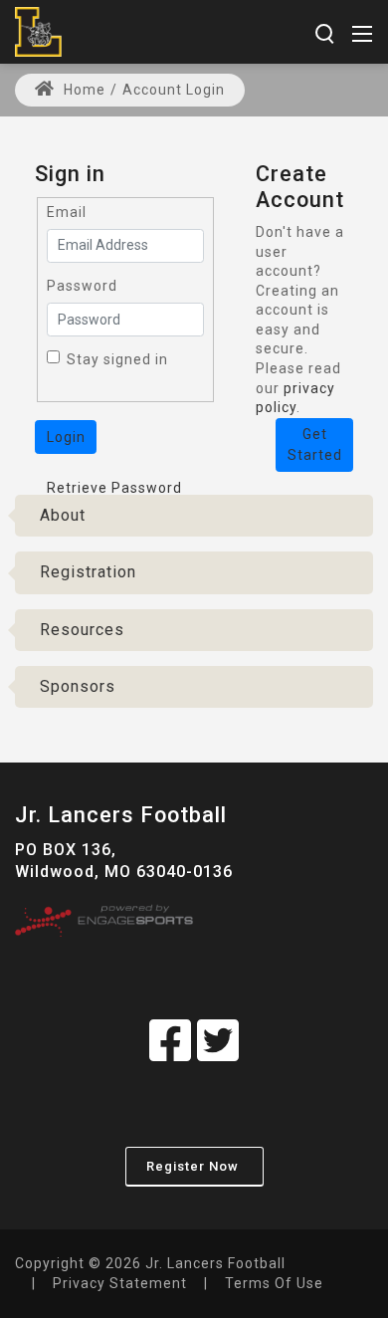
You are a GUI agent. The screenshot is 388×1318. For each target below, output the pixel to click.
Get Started (315, 444)
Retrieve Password (114, 488)
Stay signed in (117, 359)
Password (82, 286)
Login (66, 437)
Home (82, 90)
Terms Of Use (274, 1283)
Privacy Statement (120, 1283)
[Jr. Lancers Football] (38, 30)
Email (67, 212)
